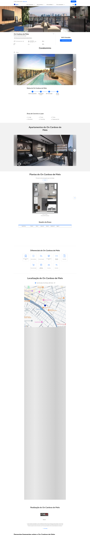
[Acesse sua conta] (73, 4)
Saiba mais (25, 1)
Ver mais (45, 528)
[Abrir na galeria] (75, 84)
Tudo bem (73, 1)
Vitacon (44, 519)
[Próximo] (74, 69)
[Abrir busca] (75, 4)
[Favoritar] (53, 33)
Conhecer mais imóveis (65, 40)
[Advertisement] (45, 103)
